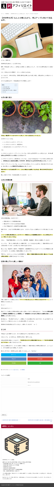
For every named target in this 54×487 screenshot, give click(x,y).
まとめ (4, 91)
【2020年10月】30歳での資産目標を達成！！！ (11, 420)
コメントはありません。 (14, 369)
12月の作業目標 (6, 88)
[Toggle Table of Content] (15, 85)
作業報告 (23, 369)
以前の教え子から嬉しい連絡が (10, 90)
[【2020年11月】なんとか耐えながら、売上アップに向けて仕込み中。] (27, 41)
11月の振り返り (6, 87)
